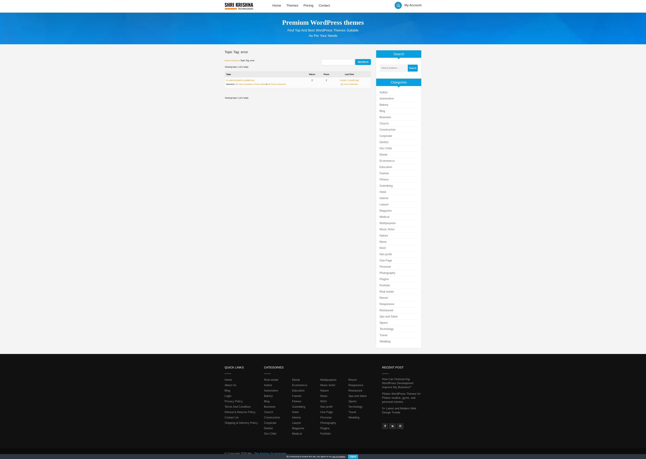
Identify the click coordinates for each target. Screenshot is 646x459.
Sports (384, 322)
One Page (386, 260)
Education (386, 167)
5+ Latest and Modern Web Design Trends (399, 410)
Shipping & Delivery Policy (241, 422)
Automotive (387, 98)
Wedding (385, 341)
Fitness (384, 179)
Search (412, 68)
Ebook (383, 154)
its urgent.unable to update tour (240, 80)
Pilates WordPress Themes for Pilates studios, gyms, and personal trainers (401, 397)
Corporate (386, 136)
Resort (384, 297)
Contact (324, 5)
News (383, 241)
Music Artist (387, 229)
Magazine (386, 210)
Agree (353, 456)
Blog (382, 111)
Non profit (386, 254)
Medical (384, 216)
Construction (388, 129)
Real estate (387, 291)
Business (385, 117)
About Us (230, 385)
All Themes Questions (277, 84)
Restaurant (386, 310)
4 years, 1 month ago (349, 80)
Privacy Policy (234, 401)
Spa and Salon (389, 316)
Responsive (387, 304)
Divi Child (386, 148)
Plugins (384, 279)
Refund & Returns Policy (240, 412)
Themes (292, 5)
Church (384, 123)
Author (384, 92)
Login (228, 396)
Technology (387, 329)
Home (276, 5)
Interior (384, 198)
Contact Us (232, 417)
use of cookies (338, 456)
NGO (383, 248)
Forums (235, 60)
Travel (383, 335)
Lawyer (384, 204)
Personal (385, 266)
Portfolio (385, 285)
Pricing (308, 5)
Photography (387, 273)
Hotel (383, 192)
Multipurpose (388, 223)
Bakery (384, 104)
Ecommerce (387, 160)
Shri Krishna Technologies (270, 453)
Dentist (384, 142)
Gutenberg (386, 185)
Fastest (384, 173)
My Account (412, 5)
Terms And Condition (237, 406)
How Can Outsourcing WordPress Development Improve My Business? (398, 383)
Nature (384, 235)
